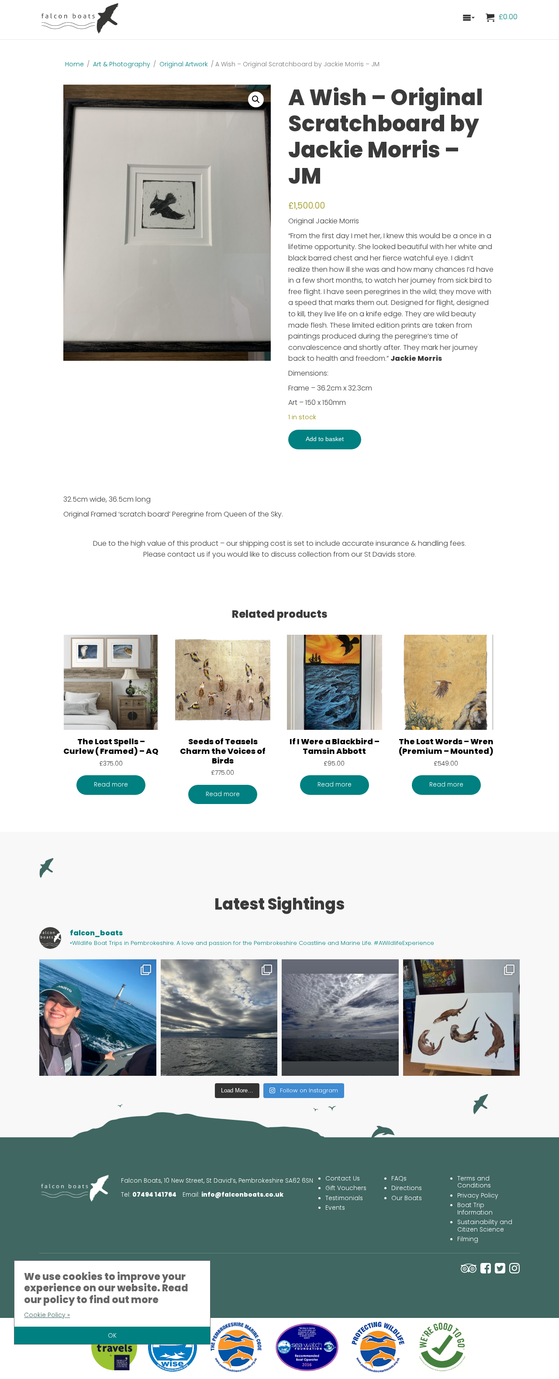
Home (74, 64)
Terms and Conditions (474, 1182)
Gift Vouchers (345, 1188)
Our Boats (406, 1198)
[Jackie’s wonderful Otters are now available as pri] (461, 1017)
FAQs (399, 1178)
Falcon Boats (80, 17)
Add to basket (325, 439)
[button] (256, 99)
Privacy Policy (477, 1195)
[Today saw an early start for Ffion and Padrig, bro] (219, 1017)
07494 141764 (154, 1195)
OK (112, 1335)
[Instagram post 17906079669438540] (340, 1017)
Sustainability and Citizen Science (484, 1226)
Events (335, 1208)
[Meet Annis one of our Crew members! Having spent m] (97, 1017)
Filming (467, 1239)
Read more (111, 784)
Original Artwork (183, 64)
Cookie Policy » (47, 1315)
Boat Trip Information (475, 1209)
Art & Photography (121, 64)
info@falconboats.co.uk (242, 1195)
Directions (406, 1188)
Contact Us (342, 1178)
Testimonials (344, 1198)
